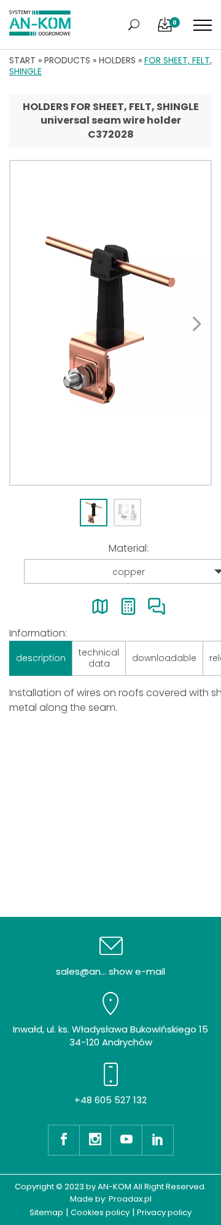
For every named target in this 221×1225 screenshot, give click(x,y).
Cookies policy (100, 1212)
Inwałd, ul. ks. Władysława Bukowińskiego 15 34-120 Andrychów (110, 1036)
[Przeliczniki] (128, 606)
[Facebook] (63, 1140)
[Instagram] (94, 1140)
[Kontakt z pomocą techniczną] (156, 606)
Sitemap (46, 1212)
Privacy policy (164, 1212)
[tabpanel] (110, 323)
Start (22, 60)
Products (67, 60)
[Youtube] (126, 1140)
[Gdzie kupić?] (100, 606)
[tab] (93, 512)
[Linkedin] (158, 1140)
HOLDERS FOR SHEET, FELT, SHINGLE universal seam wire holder (111, 113)
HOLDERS (117, 60)
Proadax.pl (130, 1199)
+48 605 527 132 (110, 1099)
